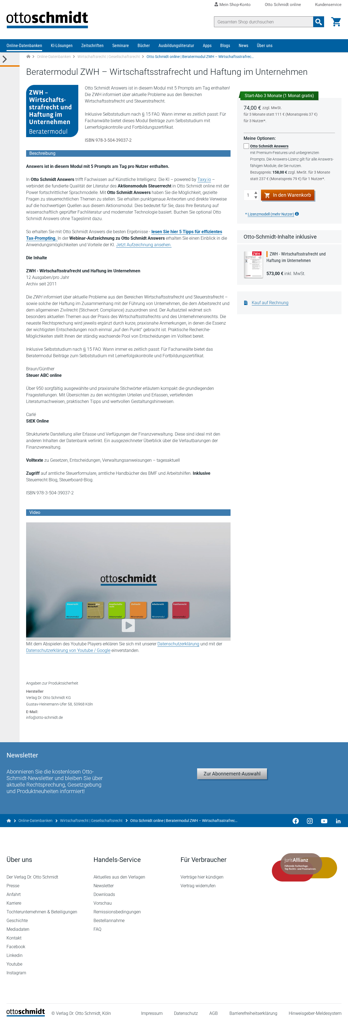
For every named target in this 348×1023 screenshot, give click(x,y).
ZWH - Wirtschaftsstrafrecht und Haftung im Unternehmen (296, 257)
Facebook (16, 946)
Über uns (264, 45)
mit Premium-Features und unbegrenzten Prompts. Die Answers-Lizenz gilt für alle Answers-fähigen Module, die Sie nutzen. (292, 162)
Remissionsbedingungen (117, 911)
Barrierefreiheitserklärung (253, 1013)
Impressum (152, 1013)
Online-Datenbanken (24, 45)
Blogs (225, 45)
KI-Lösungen (62, 45)
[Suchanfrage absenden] (318, 21)
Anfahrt (14, 894)
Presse (13, 885)
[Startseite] (26, 1015)
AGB (213, 1013)
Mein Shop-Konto (235, 4)
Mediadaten (18, 929)
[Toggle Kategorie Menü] (10, 59)
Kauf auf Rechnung (270, 302)
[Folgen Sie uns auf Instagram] (309, 820)
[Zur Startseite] (28, 56)
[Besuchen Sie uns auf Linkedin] (336, 820)
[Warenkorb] (336, 21)
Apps (207, 45)
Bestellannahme (109, 920)
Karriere (14, 903)
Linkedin (15, 955)
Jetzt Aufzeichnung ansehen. (144, 244)
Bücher (144, 45)
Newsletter (104, 885)
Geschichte (17, 920)
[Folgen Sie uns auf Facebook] (295, 820)
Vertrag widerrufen (198, 885)
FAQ (97, 929)
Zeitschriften (92, 45)
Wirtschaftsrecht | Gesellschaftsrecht (108, 56)
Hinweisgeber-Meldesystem (315, 1013)
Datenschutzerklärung (178, 643)
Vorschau (103, 903)
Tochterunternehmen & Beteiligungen (42, 911)
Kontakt (14, 938)
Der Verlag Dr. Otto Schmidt (32, 877)
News (243, 45)
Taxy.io (204, 179)
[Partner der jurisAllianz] (304, 867)
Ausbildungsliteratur (176, 45)
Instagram (16, 972)
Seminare (120, 45)
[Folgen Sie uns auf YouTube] (324, 820)
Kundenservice (328, 4)
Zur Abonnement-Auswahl (232, 774)
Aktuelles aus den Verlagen (119, 877)
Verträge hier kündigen (202, 877)
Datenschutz (186, 1013)
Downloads (104, 894)
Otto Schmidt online (283, 4)
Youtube (14, 964)
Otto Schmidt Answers (269, 146)
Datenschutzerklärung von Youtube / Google (68, 650)
